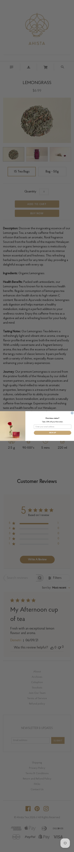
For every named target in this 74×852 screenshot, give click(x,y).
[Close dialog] (72, 413)
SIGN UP (52, 433)
